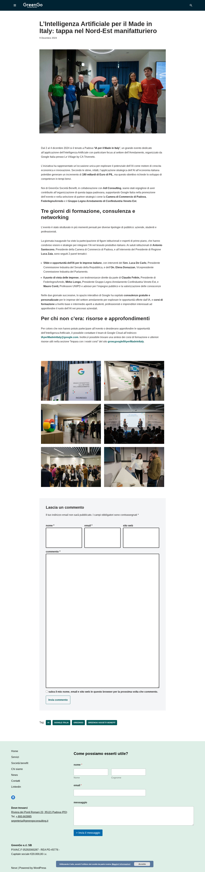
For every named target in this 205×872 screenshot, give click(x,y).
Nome (50, 525)
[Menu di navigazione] (14, 5)
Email (88, 525)
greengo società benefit (101, 723)
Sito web (128, 525)
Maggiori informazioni (121, 864)
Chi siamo (17, 769)
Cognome (116, 777)
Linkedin (16, 786)
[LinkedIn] (13, 797)
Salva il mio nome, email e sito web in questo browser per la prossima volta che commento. (103, 691)
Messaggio (80, 802)
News (14, 775)
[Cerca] (191, 5)
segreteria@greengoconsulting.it (29, 820)
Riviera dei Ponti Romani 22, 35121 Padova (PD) (39, 812)
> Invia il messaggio (88, 832)
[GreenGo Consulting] (32, 5)
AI (48, 723)
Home (14, 751)
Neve (14, 868)
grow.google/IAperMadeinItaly (126, 341)
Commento (53, 551)
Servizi (15, 757)
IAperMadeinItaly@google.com (59, 337)
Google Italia (61, 723)
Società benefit (19, 763)
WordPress (39, 868)
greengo (78, 723)
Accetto (142, 864)
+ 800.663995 (24, 816)
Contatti (15, 780)
